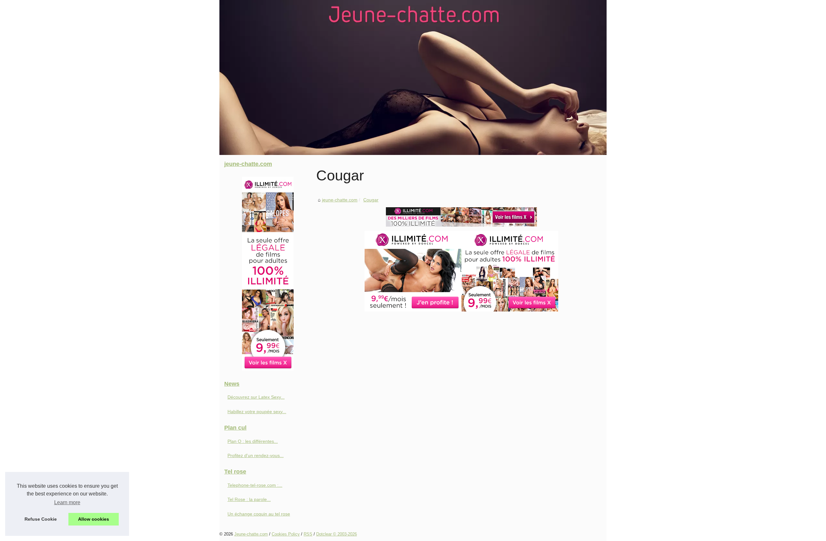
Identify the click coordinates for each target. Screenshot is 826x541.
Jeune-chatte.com (251, 534)
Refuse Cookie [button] (41, 519)
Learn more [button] (67, 502)
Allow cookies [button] (93, 519)
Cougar (370, 199)
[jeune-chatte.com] (413, 77)
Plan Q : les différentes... (252, 441)
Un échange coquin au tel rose (258, 513)
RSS (308, 534)
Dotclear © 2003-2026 (336, 534)
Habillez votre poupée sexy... (256, 411)
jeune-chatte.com (340, 199)
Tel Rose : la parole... (249, 499)
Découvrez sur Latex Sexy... (256, 397)
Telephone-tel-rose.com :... (254, 485)
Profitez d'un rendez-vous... (255, 455)
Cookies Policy (286, 534)
